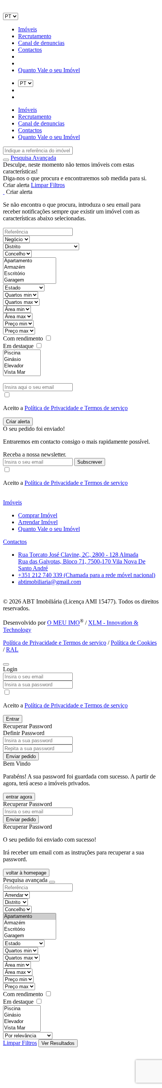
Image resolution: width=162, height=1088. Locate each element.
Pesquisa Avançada (33, 158)
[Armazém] (29, 267)
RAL (12, 649)
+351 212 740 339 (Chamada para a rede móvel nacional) (86, 575)
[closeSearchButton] (52, 882)
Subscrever (89, 462)
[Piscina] (21, 353)
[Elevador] (21, 366)
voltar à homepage (26, 873)
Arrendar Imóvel (38, 522)
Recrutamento (34, 36)
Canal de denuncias (41, 43)
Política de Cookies (134, 642)
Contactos (30, 49)
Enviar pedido (21, 756)
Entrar (12, 719)
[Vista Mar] (21, 372)
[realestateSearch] (6, 160)
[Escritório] (29, 274)
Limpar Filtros (48, 185)
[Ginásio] (21, 359)
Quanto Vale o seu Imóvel (49, 70)
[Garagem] (29, 280)
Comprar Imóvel (37, 515)
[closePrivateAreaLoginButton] (6, 664)
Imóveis (27, 29)
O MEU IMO (63, 623)
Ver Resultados (58, 1043)
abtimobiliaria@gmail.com (49, 582)
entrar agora (19, 797)
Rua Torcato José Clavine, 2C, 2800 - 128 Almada (78, 554)
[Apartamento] (29, 261)
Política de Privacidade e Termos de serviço (76, 408)
